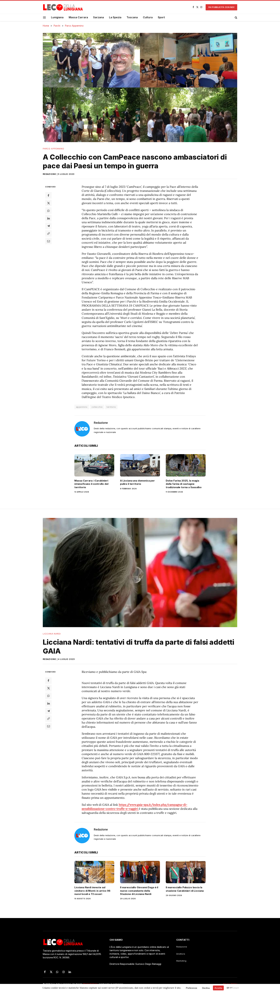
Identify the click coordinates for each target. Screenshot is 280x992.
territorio (111, 407)
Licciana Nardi (52, 634)
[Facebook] (48, 195)
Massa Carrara (78, 17)
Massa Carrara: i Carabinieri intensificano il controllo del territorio (91, 484)
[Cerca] (235, 17)
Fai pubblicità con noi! (221, 7)
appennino (82, 407)
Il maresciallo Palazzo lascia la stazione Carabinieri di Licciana (185, 889)
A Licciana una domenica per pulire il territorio (137, 482)
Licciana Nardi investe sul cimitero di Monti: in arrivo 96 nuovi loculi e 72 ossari (92, 891)
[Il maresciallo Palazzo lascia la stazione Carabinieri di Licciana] (186, 872)
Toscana (132, 17)
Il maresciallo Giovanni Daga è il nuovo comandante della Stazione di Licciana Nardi (139, 891)
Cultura (148, 17)
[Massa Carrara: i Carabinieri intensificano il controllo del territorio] (94, 465)
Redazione (49, 174)
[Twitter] (48, 203)
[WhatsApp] (48, 210)
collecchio (97, 407)
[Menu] (44, 17)
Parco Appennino (53, 148)
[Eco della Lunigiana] (63, 7)
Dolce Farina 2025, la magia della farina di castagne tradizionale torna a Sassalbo (184, 484)
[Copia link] (48, 233)
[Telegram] (48, 226)
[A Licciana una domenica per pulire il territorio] (140, 465)
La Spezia (115, 17)
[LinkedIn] (48, 218)
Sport (161, 17)
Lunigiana (57, 17)
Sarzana (98, 17)
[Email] (48, 241)
